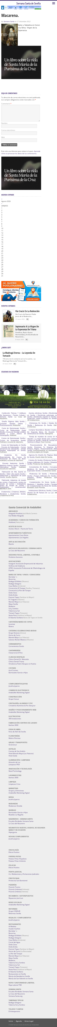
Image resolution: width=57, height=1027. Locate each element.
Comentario (6, 103)
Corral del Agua (14, 942)
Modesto (12, 606)
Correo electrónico (8, 130)
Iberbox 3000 (13, 725)
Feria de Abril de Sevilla (17, 732)
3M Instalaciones (15, 718)
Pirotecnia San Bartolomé (18, 880)
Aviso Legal (29, 1021)
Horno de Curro (14, 635)
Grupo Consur (14, 699)
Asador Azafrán (14, 929)
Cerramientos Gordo (16, 646)
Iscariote (12, 624)
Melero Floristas (15, 738)
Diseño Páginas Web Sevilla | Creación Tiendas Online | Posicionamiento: (13, 423)
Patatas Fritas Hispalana (18, 859)
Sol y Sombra (13, 608)
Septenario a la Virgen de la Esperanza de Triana (27, 328)
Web (3, 137)
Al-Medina (12, 926)
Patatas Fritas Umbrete (17, 861)
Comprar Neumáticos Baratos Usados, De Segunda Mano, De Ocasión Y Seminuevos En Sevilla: (42, 432)
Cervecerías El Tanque (17, 588)
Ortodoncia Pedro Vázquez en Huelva (22, 664)
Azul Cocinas (13, 670)
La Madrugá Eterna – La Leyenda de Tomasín (19, 354)
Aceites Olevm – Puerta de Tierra (21, 529)
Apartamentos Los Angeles (18, 537)
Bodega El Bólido (15, 581)
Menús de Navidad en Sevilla (19, 976)
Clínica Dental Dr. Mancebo (19, 659)
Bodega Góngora (15, 584)
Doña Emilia (13, 595)
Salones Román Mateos (17, 640)
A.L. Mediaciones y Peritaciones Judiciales (24, 874)
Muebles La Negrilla (16, 815)
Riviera (11, 626)
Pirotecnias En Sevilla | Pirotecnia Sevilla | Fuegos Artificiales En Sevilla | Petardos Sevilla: (42, 476)
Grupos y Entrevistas (16, 790)
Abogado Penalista (15, 513)
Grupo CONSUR (14, 911)
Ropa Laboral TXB (15, 985)
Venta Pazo (13, 615)
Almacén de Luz (14, 762)
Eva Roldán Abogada (16, 516)
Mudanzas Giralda (15, 806)
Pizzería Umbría (14, 891)
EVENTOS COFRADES (8, 306)
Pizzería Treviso (14, 887)
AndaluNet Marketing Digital (19, 692)
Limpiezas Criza (14, 784)
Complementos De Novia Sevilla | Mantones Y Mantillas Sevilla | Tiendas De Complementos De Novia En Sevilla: (42, 484)
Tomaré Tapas (14, 613)
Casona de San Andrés (17, 751)
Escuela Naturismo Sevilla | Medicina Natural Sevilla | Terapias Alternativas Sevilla (13, 465)
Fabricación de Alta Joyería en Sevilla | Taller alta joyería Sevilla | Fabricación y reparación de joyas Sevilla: (13, 474)
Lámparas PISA (14, 764)
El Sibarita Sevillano (16, 617)
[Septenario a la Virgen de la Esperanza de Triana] (8, 336)
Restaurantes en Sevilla (17, 974)
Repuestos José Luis (16, 898)
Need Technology (15, 771)
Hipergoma (13, 832)
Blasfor (11, 544)
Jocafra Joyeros (14, 686)
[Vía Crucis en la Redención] (8, 321)
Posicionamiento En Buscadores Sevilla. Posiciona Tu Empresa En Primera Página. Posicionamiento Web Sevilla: (42, 447)
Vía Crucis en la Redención (27, 311)
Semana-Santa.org (15, 996)
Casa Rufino (13, 586)
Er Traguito (13, 599)
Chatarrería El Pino (16, 653)
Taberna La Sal (14, 611)
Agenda (19, 1021)
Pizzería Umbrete (15, 889)
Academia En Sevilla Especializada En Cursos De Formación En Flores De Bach (13, 457)
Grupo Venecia (14, 633)
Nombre (4, 123)
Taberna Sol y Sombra (17, 963)
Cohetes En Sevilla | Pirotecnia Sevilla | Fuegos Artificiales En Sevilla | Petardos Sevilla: (42, 462)
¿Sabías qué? (6, 347)
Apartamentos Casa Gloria (18, 535)
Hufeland (12, 522)
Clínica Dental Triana (16, 661)
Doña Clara (13, 593)
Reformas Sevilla (15, 913)
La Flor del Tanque (15, 953)
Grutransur (13, 745)
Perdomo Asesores (16, 557)
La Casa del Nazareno (17, 550)
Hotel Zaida (13, 756)
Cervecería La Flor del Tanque (20, 590)
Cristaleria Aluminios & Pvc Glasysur (22, 705)
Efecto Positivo (14, 852)
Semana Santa (9, 21)
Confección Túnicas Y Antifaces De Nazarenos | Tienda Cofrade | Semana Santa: (13, 415)
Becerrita (12, 579)
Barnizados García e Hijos (18, 672)
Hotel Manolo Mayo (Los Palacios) (21, 753)
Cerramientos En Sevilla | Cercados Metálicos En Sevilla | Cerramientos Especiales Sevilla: (42, 469)
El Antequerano (14, 1011)
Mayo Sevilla (13, 604)
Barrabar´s (13, 577)
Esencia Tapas (14, 597)
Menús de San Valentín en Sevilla (21, 978)
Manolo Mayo (14, 602)
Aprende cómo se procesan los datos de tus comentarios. (20, 152)
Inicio (11, 1021)
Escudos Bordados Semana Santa (21, 821)
